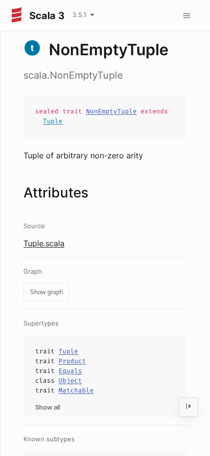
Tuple (53, 121)
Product (72, 361)
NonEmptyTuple (111, 111)
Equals (70, 371)
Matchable (76, 390)
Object (70, 380)
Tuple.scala (43, 243)
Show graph (46, 292)
